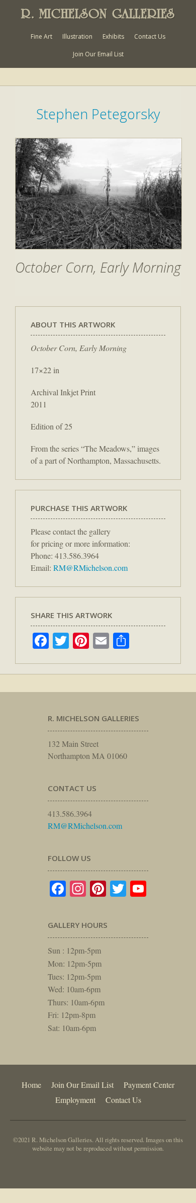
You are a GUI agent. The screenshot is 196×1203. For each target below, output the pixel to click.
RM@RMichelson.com (90, 567)
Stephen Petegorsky (98, 114)
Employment (75, 1099)
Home (31, 1084)
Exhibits (113, 36)
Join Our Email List (98, 54)
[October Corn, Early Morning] (98, 254)
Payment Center (149, 1084)
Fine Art (41, 36)
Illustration (77, 36)
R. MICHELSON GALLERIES (98, 13)
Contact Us (149, 36)
